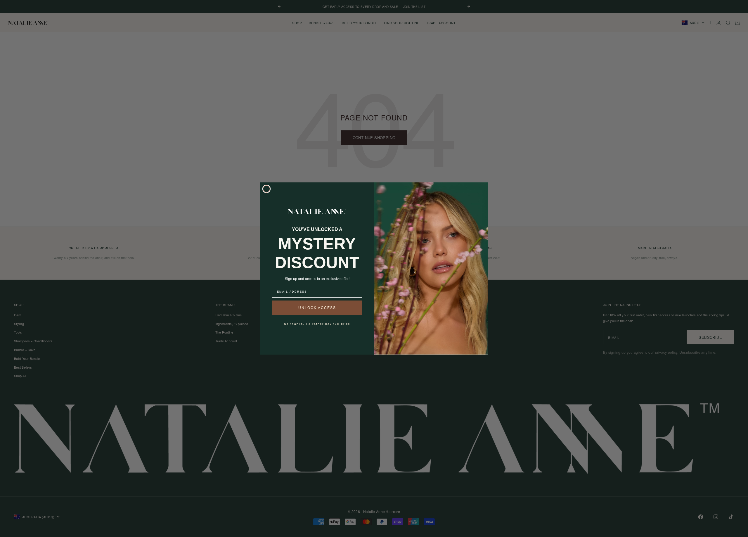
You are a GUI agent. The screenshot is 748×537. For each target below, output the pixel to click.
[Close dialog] (266, 188)
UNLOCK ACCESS (317, 308)
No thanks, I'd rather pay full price (317, 323)
